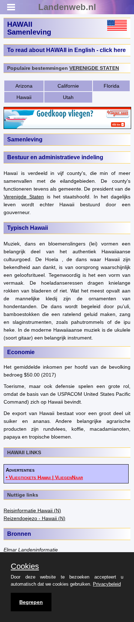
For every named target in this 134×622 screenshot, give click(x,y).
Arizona (24, 86)
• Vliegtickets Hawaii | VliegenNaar (44, 477)
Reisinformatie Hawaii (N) (32, 510)
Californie (68, 86)
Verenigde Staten (24, 196)
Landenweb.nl (67, 7)
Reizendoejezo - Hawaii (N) (34, 518)
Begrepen (31, 602)
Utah (68, 97)
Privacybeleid (107, 584)
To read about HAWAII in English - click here (66, 50)
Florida (111, 86)
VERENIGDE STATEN (94, 68)
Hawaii (23, 97)
